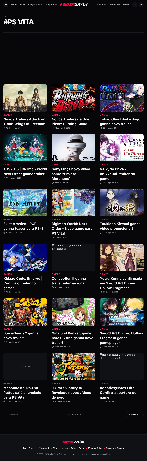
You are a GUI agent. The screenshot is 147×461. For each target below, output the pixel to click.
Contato (120, 448)
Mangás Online (35, 4)
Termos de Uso (60, 448)
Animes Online (18, 4)
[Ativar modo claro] (141, 4)
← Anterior (12, 415)
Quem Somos (29, 448)
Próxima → (135, 415)
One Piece (102, 4)
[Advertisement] (73, 58)
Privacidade (44, 448)
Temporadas (51, 4)
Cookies (110, 448)
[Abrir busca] (134, 4)
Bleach (126, 4)
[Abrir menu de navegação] (5, 4)
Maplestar (115, 4)
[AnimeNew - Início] (73, 4)
